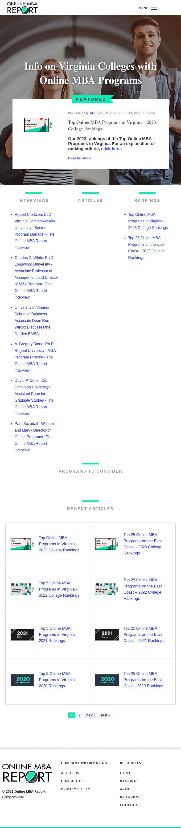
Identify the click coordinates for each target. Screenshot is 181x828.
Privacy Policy (75, 789)
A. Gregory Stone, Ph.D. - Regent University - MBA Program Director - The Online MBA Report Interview (36, 357)
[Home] (22, 10)
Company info (13, 797)
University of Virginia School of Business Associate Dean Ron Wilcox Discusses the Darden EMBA (32, 320)
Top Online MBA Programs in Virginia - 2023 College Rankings (148, 221)
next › (90, 715)
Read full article (79, 158)
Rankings (129, 781)
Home (125, 773)
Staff (90, 113)
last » (105, 715)
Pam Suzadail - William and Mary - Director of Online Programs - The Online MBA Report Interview (34, 437)
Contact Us (72, 781)
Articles (128, 789)
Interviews (131, 797)
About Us (70, 773)
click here (111, 148)
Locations (130, 805)
